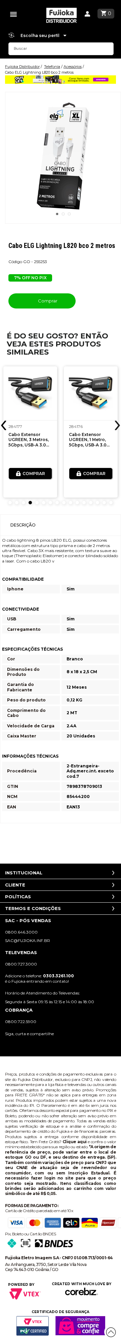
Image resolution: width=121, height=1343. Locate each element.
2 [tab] (63, 214)
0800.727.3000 (21, 964)
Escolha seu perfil (41, 35)
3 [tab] (69, 214)
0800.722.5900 (20, 1021)
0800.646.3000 (21, 932)
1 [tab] (57, 214)
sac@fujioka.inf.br (27, 940)
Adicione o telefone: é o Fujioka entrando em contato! (39, 978)
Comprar (47, 300)
